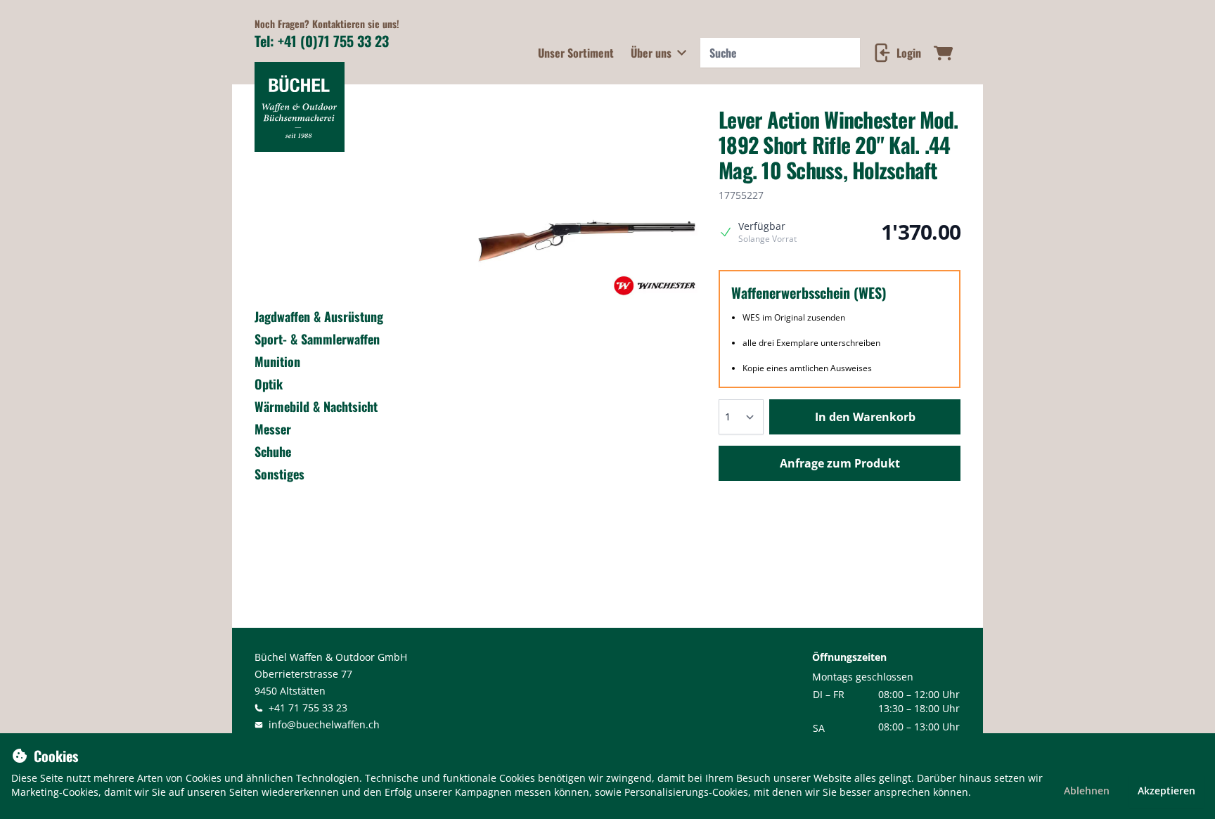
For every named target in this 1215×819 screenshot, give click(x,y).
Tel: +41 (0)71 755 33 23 (322, 41)
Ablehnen (1087, 790)
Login (908, 52)
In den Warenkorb (865, 417)
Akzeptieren (1166, 790)
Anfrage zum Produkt (840, 463)
